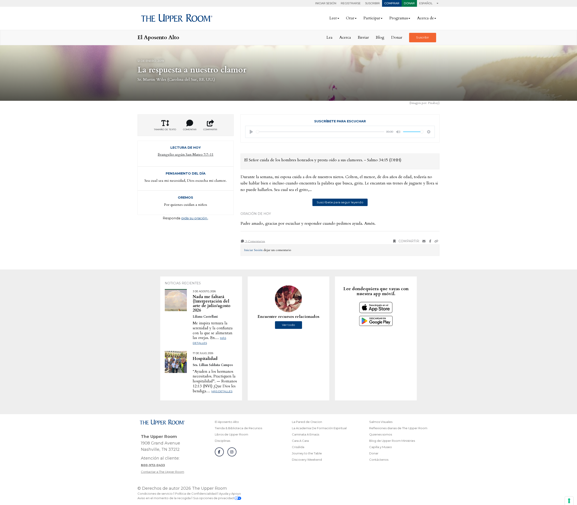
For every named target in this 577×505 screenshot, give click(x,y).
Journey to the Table (307, 453)
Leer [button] (333, 18)
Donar (409, 3)
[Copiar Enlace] (436, 241)
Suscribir (372, 3)
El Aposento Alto (227, 422)
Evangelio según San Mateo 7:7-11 (185, 154)
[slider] (320, 132)
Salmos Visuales (380, 422)
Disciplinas (222, 440)
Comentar (189, 129)
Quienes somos (380, 434)
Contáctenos (378, 459)
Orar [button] (350, 18)
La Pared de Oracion (307, 422)
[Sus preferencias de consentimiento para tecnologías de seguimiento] (569, 500)
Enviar (363, 37)
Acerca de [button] (425, 18)
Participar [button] (371, 18)
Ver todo (288, 325)
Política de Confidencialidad (196, 493)
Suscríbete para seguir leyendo (340, 202)
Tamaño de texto (165, 129)
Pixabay (433, 103)
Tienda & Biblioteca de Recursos (238, 428)
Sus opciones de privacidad (213, 498)
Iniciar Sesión (325, 3)
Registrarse (351, 3)
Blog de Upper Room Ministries (392, 440)
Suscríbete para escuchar (340, 121)
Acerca (345, 37)
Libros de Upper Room (231, 434)
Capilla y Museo (380, 447)
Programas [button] (398, 18)
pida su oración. (194, 218)
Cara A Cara (300, 440)
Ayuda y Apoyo (230, 493)
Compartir (210, 129)
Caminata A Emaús (305, 434)
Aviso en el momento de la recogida (164, 498)
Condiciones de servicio (155, 493)
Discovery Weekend (307, 459)
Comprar (391, 3)
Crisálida (298, 447)
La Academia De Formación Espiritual (319, 428)
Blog (380, 37)
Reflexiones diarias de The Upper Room (398, 428)
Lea (329, 37)
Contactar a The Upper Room (162, 472)
